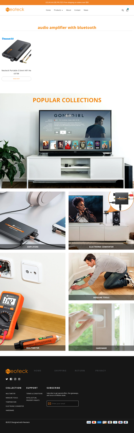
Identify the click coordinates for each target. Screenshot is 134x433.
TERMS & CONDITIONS (34, 394)
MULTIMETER (10, 394)
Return (80, 370)
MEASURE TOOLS (12, 398)
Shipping (60, 370)
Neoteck (26, 422)
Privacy (100, 370)
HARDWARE (10, 410)
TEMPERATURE (11, 402)
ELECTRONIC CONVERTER (15, 406)
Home (37, 370)
